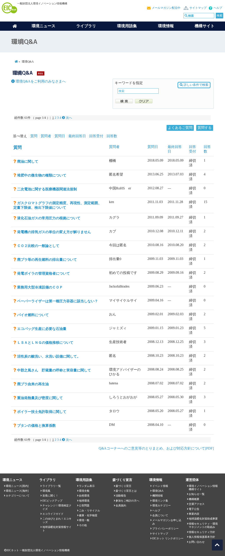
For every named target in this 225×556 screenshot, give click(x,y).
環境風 (46, 490)
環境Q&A (157, 490)
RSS (40, 73)
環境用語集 (127, 26)
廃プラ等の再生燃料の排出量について (47, 259)
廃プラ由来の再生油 (33, 384)
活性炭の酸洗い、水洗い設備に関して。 (48, 356)
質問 (33, 136)
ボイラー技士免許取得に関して (41, 412)
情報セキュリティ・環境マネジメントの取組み (203, 525)
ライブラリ (86, 26)
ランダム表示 (87, 486)
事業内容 (194, 513)
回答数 (112, 136)
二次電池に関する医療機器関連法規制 (47, 189)
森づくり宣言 (123, 486)
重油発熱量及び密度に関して (40, 398)
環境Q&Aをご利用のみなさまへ (40, 81)
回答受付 (96, 136)
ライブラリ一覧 (51, 486)
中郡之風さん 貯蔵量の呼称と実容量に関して (54, 370)
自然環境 (84, 495)
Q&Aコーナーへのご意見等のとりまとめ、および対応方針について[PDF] (156, 448)
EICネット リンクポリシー (167, 538)
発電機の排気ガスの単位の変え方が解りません (54, 232)
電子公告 (194, 509)
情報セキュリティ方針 (202, 532)
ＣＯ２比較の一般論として (38, 246)
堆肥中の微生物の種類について (41, 175)
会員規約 (121, 505)
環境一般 (84, 520)
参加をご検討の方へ (127, 500)
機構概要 (194, 499)
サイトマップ (198, 7)
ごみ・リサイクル (89, 510)
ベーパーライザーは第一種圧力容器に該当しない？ (57, 301)
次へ (68, 117)
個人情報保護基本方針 (202, 536)
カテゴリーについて (17, 495)
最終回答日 (77, 136)
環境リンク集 (160, 500)
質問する (205, 128)
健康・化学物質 (88, 515)
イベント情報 (160, 486)
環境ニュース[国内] (17, 486)
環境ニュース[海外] (17, 490)
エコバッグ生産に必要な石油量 (41, 329)
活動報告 (121, 495)
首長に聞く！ (50, 495)
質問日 (59, 136)
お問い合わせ (197, 541)
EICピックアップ (52, 500)
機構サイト (204, 26)
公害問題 (84, 505)
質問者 (46, 136)
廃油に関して (27, 161)
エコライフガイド (53, 513)
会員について (160, 515)
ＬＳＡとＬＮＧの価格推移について (45, 342)
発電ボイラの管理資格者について (43, 273)
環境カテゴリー (161, 505)
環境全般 (84, 490)
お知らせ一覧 (197, 494)
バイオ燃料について (33, 315)
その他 (83, 525)
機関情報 (157, 495)
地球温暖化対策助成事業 (203, 518)
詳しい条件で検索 (195, 84)
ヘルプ (218, 7)
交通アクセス (197, 504)
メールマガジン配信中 (166, 7)
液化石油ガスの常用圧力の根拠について (48, 218)
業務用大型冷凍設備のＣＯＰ (40, 287)
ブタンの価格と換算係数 (36, 425)
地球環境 (84, 500)
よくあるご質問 (180, 128)
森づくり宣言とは (126, 490)
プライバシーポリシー (165, 528)
